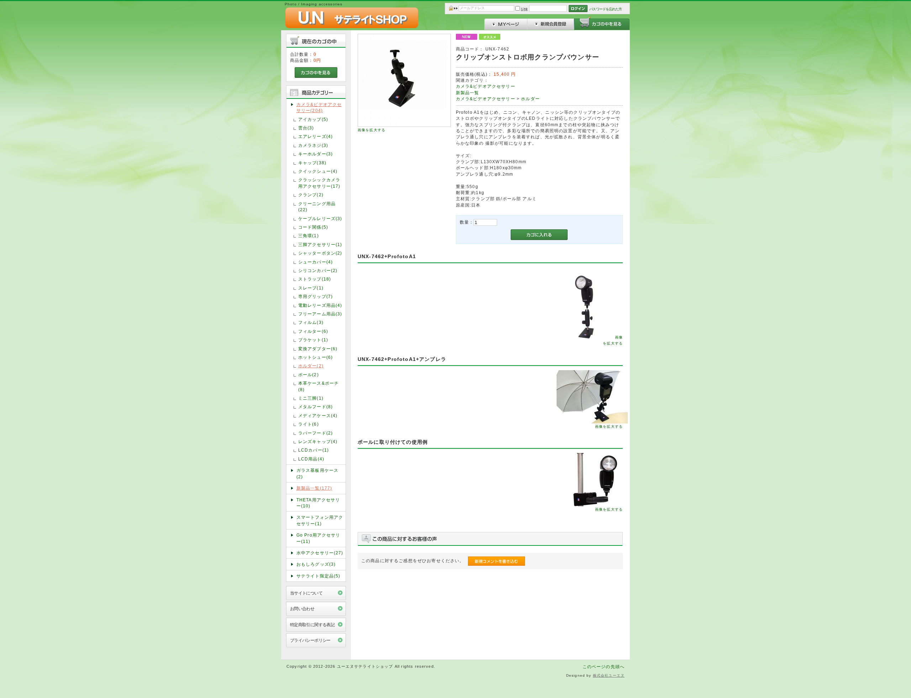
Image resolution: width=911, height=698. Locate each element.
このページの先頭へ (604, 666)
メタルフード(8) (315, 406)
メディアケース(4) (318, 415)
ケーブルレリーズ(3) (320, 218)
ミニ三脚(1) (310, 398)
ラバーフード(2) (315, 433)
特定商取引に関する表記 (312, 624)
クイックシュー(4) (318, 171)
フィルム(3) (310, 322)
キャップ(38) (312, 162)
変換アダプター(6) (318, 348)
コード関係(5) (313, 227)
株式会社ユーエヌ (609, 675)
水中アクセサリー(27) (319, 552)
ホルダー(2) (310, 365)
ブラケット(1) (313, 339)
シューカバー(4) (315, 262)
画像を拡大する (371, 130)
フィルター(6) (313, 331)
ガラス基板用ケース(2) (317, 473)
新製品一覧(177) (314, 488)
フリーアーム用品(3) (320, 313)
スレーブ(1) (310, 288)
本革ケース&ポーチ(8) (318, 386)
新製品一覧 (467, 92)
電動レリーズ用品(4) (320, 305)
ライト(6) (308, 424)
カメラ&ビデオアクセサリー (485, 86)
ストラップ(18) (314, 279)
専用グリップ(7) (315, 296)
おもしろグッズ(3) (316, 564)
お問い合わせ (302, 608)
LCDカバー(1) (313, 450)
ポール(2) (308, 374)
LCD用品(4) (311, 459)
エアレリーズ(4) (315, 136)
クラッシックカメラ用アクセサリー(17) (319, 182)
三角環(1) (308, 235)
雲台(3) (306, 128)
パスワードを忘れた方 (605, 9)
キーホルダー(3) (315, 153)
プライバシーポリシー (310, 640)
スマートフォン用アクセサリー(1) (319, 520)
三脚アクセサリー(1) (320, 244)
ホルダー (530, 98)
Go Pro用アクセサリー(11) (318, 538)
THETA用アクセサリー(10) (318, 502)
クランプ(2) (310, 194)
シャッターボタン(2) (320, 253)
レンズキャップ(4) (318, 441)
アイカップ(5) (313, 119)
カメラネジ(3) (313, 145)
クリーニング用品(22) (317, 206)
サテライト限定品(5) (318, 576)
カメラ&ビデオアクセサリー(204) (319, 107)
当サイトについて (306, 593)
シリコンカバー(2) (318, 270)
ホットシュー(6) (315, 357)
